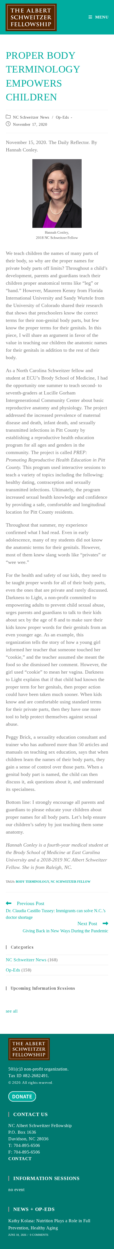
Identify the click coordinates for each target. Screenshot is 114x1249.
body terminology (32, 881)
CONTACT (20, 1158)
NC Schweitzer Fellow (70, 881)
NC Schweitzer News (31, 117)
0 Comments (39, 1234)
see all (12, 1011)
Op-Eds (62, 117)
